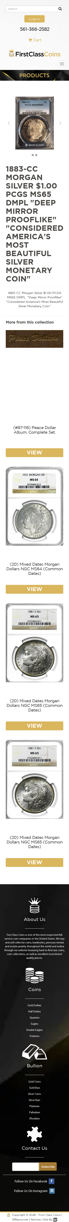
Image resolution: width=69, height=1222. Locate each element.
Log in (34, 19)
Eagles (34, 1024)
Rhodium (35, 1118)
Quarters (34, 1017)
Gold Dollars (34, 1005)
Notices (36, 1219)
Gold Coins (34, 1081)
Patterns (34, 1036)
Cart (37, 40)
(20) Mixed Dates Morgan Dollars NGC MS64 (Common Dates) (34, 569)
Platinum (34, 1106)
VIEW (34, 452)
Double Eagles (34, 1030)
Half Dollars (34, 1011)
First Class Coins (50, 1214)
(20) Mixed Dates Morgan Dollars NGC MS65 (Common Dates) (35, 705)
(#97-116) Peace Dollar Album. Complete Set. (34, 429)
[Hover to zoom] (34, 123)
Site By (48, 1219)
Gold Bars (34, 1088)
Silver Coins (34, 1094)
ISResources (20, 1219)
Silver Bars (34, 1100)
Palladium (34, 1112)
